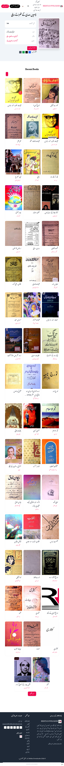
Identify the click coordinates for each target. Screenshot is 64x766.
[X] (17, 727)
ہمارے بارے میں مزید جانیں (55, 744)
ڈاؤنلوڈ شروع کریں (32, 48)
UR (28, 6)
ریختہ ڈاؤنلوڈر (27, 721)
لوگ (36, 2)
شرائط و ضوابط (28, 745)
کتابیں (38, 2)
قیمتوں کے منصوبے (27, 728)
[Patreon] (5, 727)
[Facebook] (20, 727)
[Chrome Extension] (23, 6)
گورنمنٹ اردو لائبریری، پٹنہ (12, 41)
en (21, 736)
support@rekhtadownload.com (12, 724)
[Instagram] (11, 727)
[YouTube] (14, 727)
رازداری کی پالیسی (27, 739)
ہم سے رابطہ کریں (37, 10)
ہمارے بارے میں (37, 4)
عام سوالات (37, 7)
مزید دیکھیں (32, 693)
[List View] (4, 74)
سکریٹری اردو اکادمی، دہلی (12, 37)
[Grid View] (7, 74)
